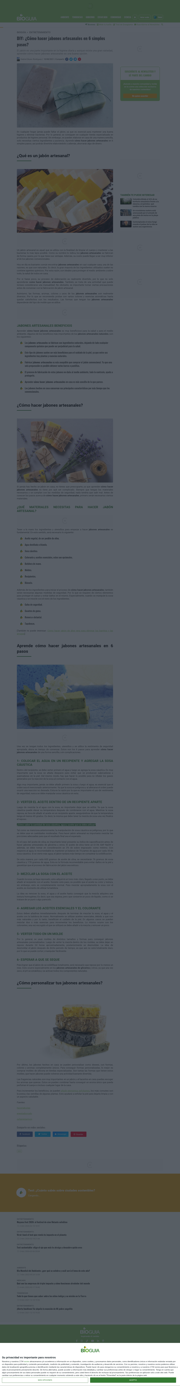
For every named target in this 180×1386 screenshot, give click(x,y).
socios (26, 1361)
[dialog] (90, 1364)
